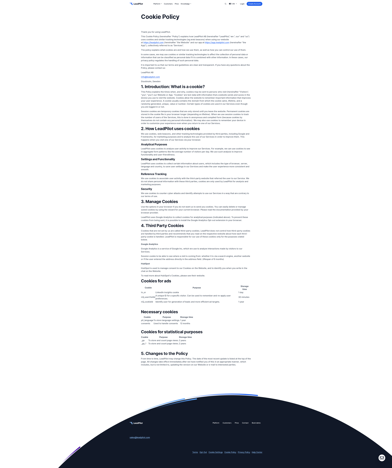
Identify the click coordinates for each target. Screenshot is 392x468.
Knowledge (185, 4)
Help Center (257, 452)
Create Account (254, 4)
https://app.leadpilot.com (217, 42)
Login (242, 4)
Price (177, 4)
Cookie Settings (216, 452)
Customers (168, 4)
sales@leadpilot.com (140, 437)
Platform (156, 4)
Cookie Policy (230, 452)
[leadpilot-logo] (136, 4)
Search (225, 4)
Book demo (256, 423)
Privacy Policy (244, 452)
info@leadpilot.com (150, 77)
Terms (195, 452)
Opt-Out (203, 452)
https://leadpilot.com (153, 42)
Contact (245, 423)
